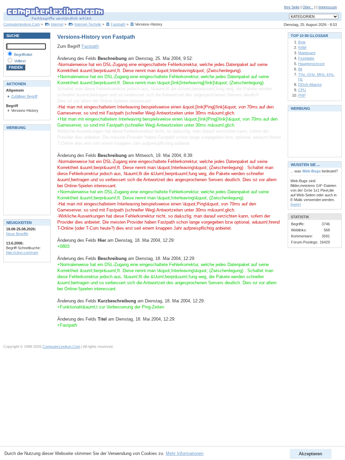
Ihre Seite (292, 7)
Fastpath (118, 24)
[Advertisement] (26, 172)
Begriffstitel (23, 55)
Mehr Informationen (184, 453)
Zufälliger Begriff (24, 96)
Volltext (20, 61)
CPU (302, 90)
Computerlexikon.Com (21, 24)
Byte (302, 42)
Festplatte (306, 58)
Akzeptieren (310, 453)
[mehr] (295, 204)
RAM (302, 47)
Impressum (327, 7)
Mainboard (306, 53)
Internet (57, 24)
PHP (302, 95)
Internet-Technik (87, 24)
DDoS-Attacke (310, 85)
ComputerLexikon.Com (61, 346)
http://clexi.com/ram (22, 253)
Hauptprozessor (311, 64)
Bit (300, 69)
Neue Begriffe (17, 234)
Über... (308, 7)
